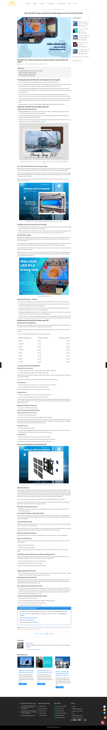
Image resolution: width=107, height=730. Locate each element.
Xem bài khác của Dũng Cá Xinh (33, 649)
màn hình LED (56, 627)
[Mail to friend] (45, 634)
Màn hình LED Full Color (65, 627)
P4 (38, 629)
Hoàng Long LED (24, 627)
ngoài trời (28, 629)
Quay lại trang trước (86, 9)
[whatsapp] (50, 634)
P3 (37, 629)
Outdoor (32, 629)
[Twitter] (37, 634)
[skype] (52, 634)
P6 (40, 629)
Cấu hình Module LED (58, 9)
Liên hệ (75, 3)
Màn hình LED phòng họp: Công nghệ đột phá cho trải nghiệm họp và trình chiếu (62, 673)
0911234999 (22, 615)
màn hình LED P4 (21, 629)
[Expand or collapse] (70, 68)
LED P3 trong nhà (44, 627)
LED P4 (50, 627)
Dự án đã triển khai (61, 3)
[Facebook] (39, 634)
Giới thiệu (35, 3)
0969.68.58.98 (64, 611)
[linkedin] (47, 634)
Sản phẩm (41, 3)
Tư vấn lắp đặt (50, 3)
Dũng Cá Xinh (36, 64)
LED (29, 627)
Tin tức (69, 3)
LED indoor (33, 627)
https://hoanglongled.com (29, 620)
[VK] (41, 634)
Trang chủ (28, 3)
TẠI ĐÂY (36, 622)
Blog (51, 9)
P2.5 (35, 629)
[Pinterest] (43, 634)
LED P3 (38, 627)
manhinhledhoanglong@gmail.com (30, 617)
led (31, 100)
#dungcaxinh (58, 727)
